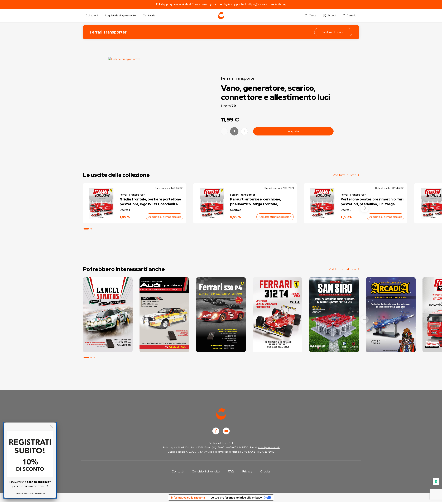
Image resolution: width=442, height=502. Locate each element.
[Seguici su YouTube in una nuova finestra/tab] (226, 431)
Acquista (293, 131)
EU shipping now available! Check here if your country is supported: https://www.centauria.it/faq (221, 4)
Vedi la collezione (333, 32)
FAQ (231, 471)
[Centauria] (221, 15)
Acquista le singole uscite (120, 15)
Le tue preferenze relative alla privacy (236, 497)
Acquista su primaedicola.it (164, 217)
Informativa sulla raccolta (188, 497)
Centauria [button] (149, 15)
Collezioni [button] (92, 15)
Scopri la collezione (107, 336)
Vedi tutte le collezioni (343, 269)
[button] (310, 15)
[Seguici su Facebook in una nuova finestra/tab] (215, 431)
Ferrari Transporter (108, 32)
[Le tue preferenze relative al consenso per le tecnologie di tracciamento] (436, 481)
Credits (265, 471)
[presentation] (364, 208)
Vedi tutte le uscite (345, 175)
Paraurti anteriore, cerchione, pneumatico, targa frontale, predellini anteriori (255, 202)
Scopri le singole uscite (108, 346)
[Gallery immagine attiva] (155, 104)
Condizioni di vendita (206, 471)
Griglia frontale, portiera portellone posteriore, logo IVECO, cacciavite (150, 201)
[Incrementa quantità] (244, 131)
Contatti (178, 471)
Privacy (247, 471)
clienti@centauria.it (269, 447)
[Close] (52, 426)
